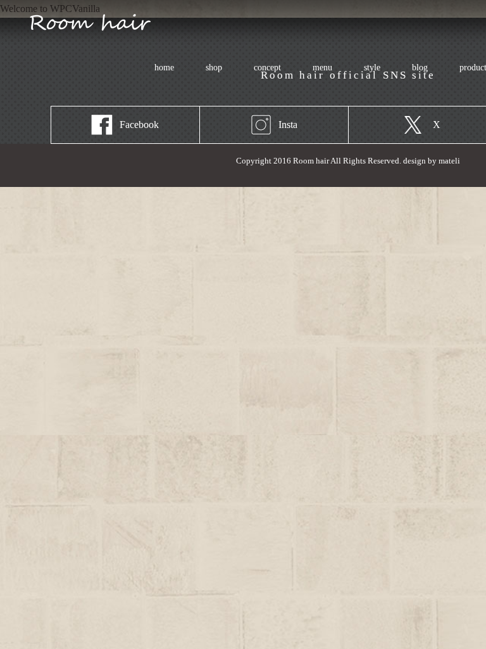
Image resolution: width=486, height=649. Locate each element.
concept (267, 67)
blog (420, 67)
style (372, 67)
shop (214, 67)
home (164, 67)
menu (315, 67)
